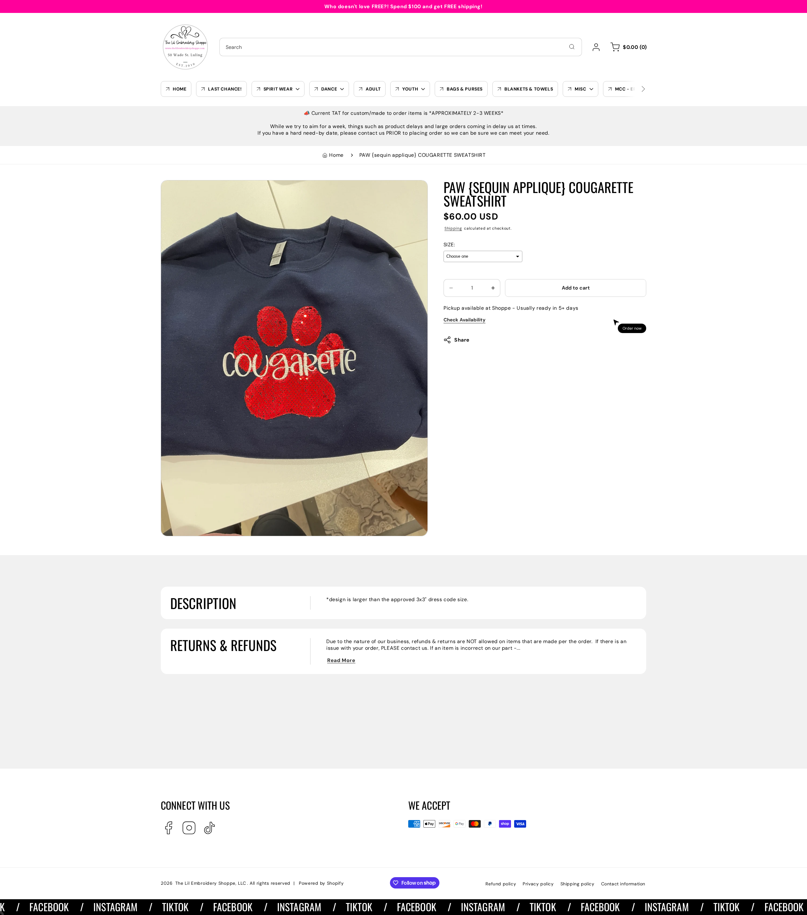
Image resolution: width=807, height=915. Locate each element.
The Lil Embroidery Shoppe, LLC (210, 883)
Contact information (623, 884)
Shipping (453, 228)
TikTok (148, 906)
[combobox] (401, 47)
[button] (627, 47)
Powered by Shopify (321, 883)
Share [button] (462, 340)
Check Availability (464, 320)
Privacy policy (538, 884)
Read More (341, 660)
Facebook (205, 906)
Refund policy (500, 884)
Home (336, 155)
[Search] (572, 47)
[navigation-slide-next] (635, 89)
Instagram (89, 906)
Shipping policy (577, 884)
